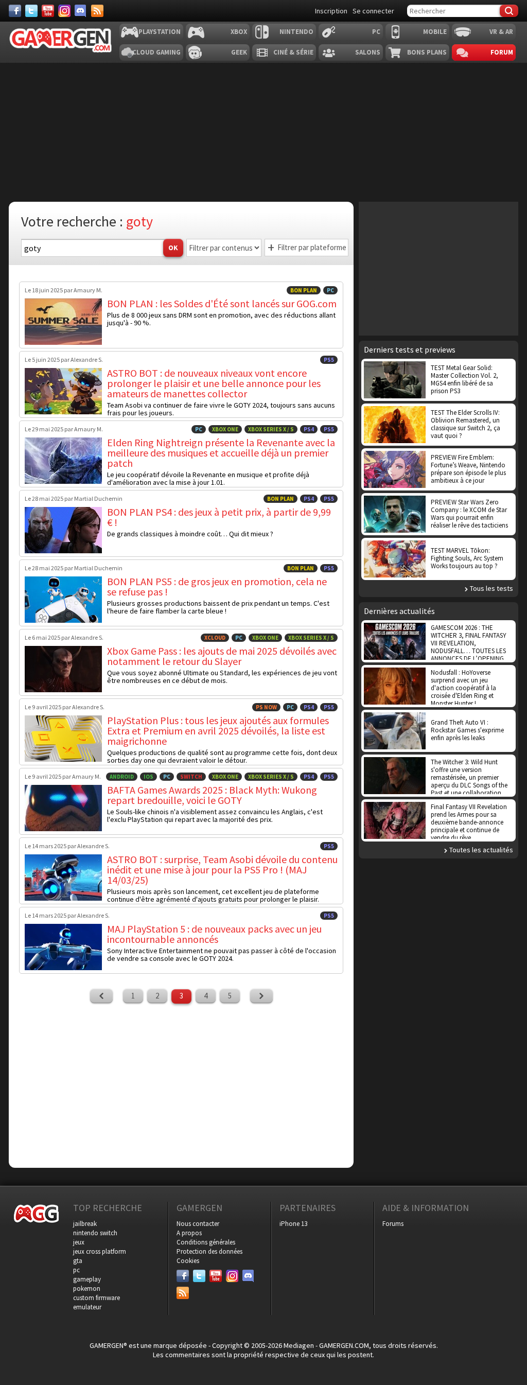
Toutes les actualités (481, 849)
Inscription (331, 10)
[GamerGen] (60, 40)
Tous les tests (491, 588)
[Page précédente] (101, 996)
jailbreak (85, 1223)
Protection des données (209, 1251)
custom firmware (96, 1297)
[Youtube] (48, 11)
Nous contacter (198, 1223)
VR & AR (501, 31)
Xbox (239, 31)
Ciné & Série (293, 52)
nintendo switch (95, 1233)
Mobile (435, 31)
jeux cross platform (99, 1251)
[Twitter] (31, 11)
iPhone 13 (293, 1223)
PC (376, 31)
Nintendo (296, 31)
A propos (189, 1233)
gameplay (87, 1279)
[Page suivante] (261, 996)
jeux (78, 1242)
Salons (367, 52)
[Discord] (81, 11)
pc (76, 1270)
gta (77, 1260)
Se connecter (373, 10)
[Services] (97, 11)
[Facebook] (15, 11)
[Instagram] (64, 11)
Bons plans (427, 52)
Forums (392, 1223)
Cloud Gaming (156, 52)
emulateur (87, 1307)
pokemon (86, 1288)
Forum (501, 52)
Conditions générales (206, 1242)
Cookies (188, 1260)
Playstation (159, 31)
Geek (239, 52)
